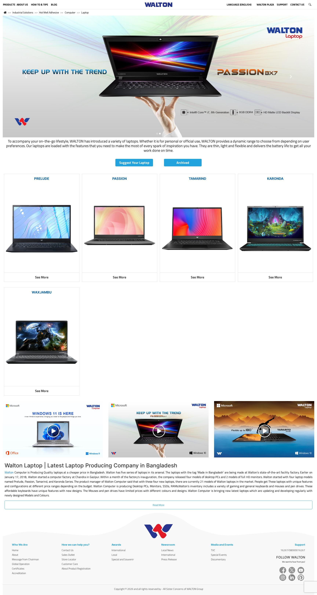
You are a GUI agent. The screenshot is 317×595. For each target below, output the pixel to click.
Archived (182, 162)
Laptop (85, 12)
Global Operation (21, 564)
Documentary (218, 559)
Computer (70, 12)
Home (15, 550)
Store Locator (69, 559)
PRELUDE (41, 179)
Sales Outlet (68, 555)
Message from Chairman (25, 559)
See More (41, 277)
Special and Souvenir (123, 559)
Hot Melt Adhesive (49, 12)
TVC (213, 550)
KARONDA (275, 179)
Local (114, 555)
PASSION (119, 179)
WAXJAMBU (42, 292)
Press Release (169, 559)
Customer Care (70, 564)
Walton (9, 472)
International (118, 550)
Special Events (219, 555)
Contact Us (68, 550)
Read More (158, 505)
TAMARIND (197, 179)
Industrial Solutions (22, 12)
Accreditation (19, 573)
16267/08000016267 (292, 550)
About (15, 555)
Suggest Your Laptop (134, 162)
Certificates (18, 568)
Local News (167, 550)
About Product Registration (76, 568)
